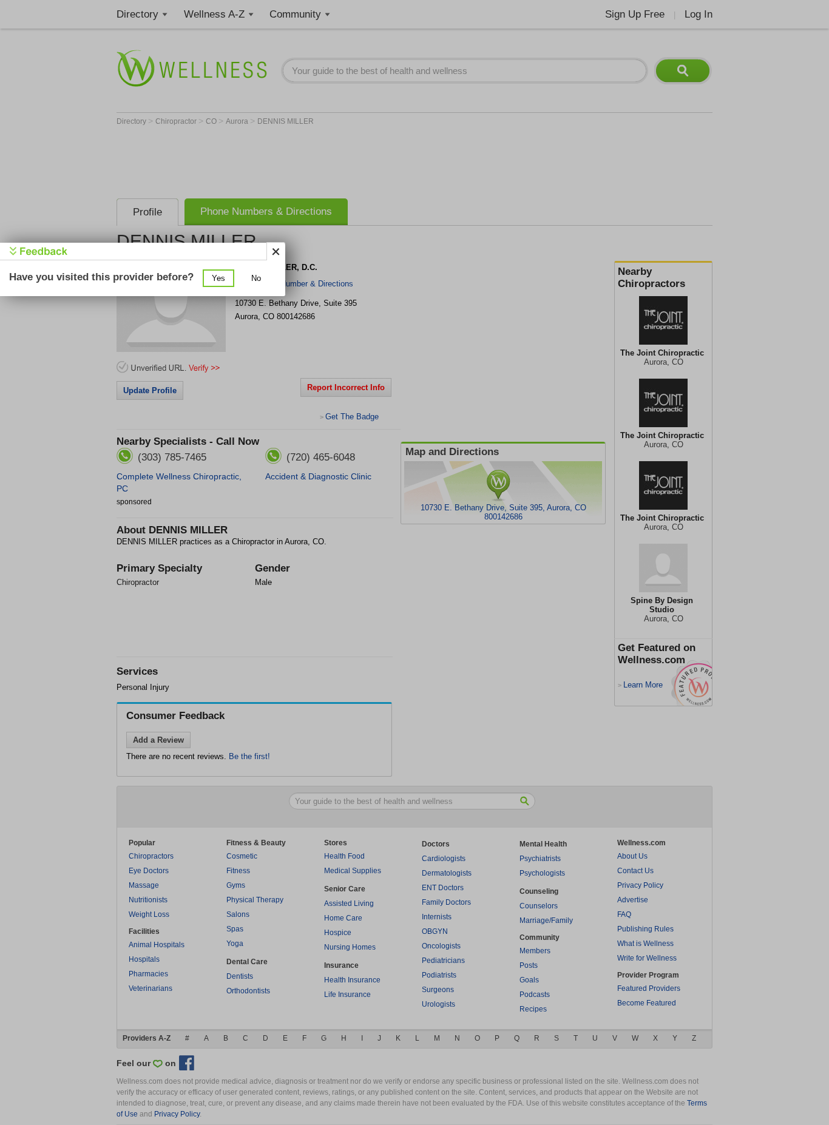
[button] (218, 278)
